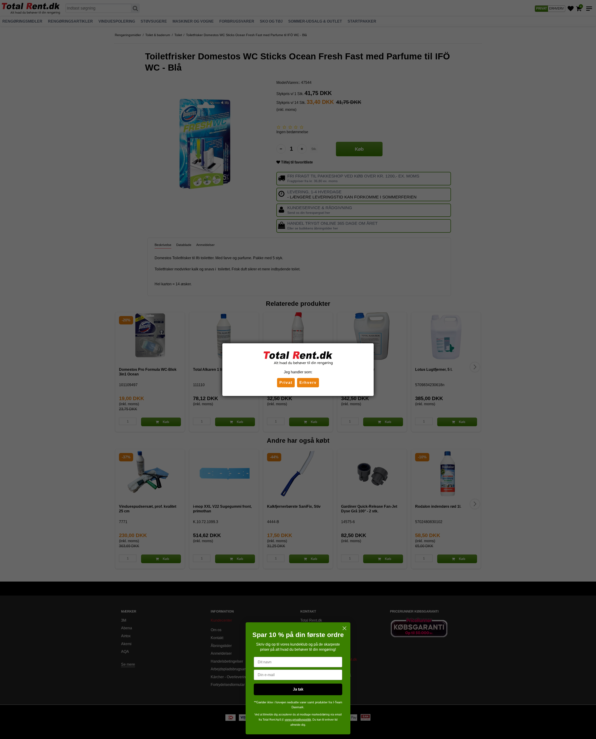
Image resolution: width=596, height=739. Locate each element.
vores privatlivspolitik (298, 719)
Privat (285, 383)
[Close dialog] (344, 628)
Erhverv (308, 383)
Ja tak (298, 689)
